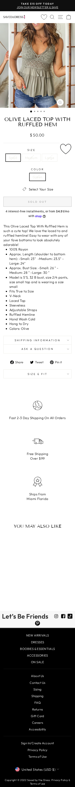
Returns (37, 709)
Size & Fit (37, 374)
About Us (37, 676)
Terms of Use (37, 756)
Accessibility (37, 729)
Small (13, 158)
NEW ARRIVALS (37, 635)
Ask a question (37, 348)
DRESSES (37, 642)
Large (49, 158)
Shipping (37, 696)
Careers (37, 723)
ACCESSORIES (37, 655)
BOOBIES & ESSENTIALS (37, 649)
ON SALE (37, 662)
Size (31, 150)
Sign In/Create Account (37, 743)
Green (37, 177)
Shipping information (37, 340)
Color (37, 169)
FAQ (37, 703)
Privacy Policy (38, 750)
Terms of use (37, 783)
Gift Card (37, 716)
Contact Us (37, 683)
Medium (31, 158)
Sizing (37, 689)
